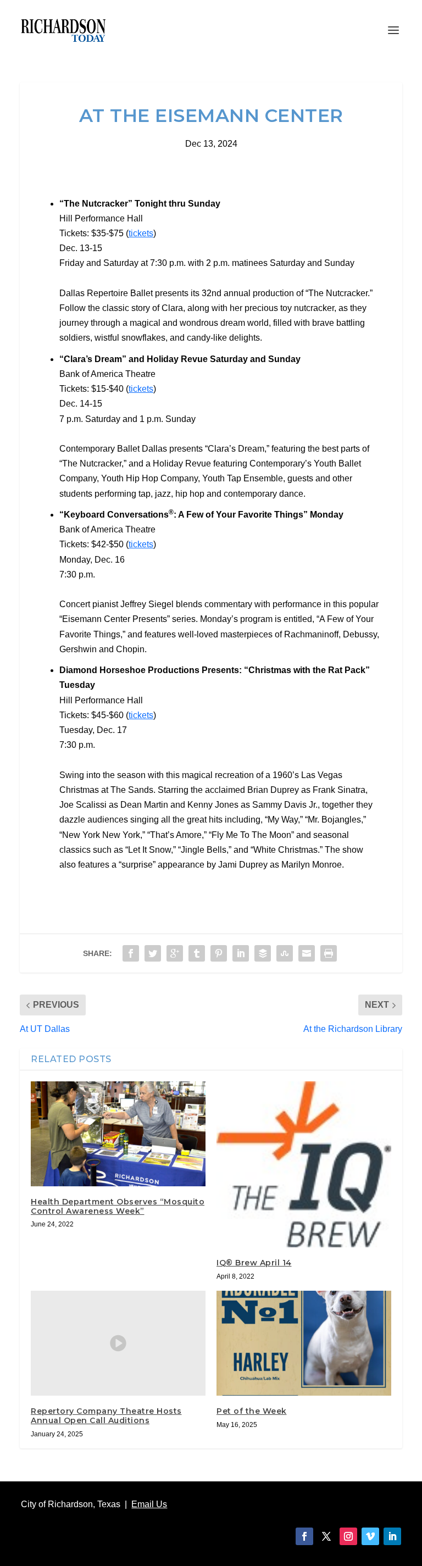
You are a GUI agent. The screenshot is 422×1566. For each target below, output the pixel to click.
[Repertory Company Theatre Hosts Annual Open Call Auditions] (118, 1343)
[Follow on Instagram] (348, 1536)
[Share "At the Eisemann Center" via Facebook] (131, 953)
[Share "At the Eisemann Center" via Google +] (175, 953)
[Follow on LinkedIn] (392, 1536)
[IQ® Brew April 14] (303, 1164)
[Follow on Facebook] (304, 1536)
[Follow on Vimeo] (370, 1536)
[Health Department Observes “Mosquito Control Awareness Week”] (118, 1133)
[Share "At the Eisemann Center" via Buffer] (263, 953)
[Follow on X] (326, 1536)
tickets (141, 233)
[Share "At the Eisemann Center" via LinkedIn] (241, 953)
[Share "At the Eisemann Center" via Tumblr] (197, 953)
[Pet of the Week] (303, 1343)
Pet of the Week (251, 1411)
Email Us (149, 1504)
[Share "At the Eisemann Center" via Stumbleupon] (285, 953)
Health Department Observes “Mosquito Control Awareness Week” (117, 1206)
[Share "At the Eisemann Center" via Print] (329, 953)
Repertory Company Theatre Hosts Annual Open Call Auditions (106, 1415)
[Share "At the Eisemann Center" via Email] (307, 953)
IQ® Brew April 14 (254, 1263)
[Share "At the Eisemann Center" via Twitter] (153, 953)
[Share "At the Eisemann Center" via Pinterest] (219, 953)
